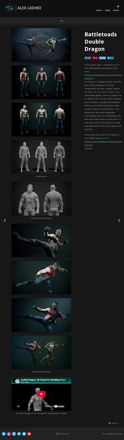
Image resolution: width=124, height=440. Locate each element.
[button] (113, 423)
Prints (116, 10)
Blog (107, 10)
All (62, 21)
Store (99, 10)
